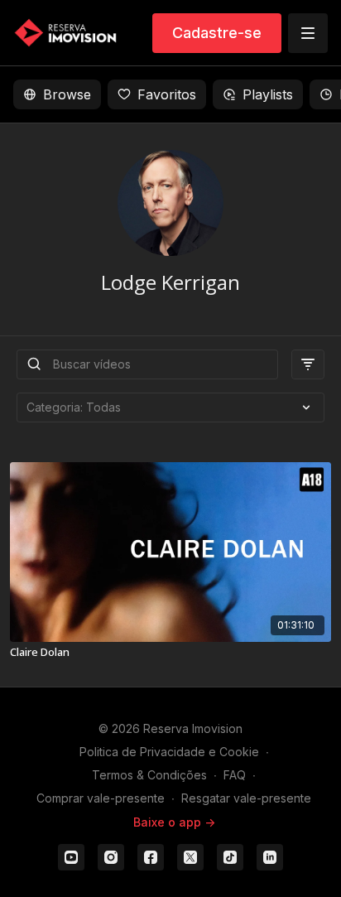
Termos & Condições (149, 775)
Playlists (268, 94)
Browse (67, 94)
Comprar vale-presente (100, 798)
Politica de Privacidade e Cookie (169, 752)
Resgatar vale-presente (246, 798)
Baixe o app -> (174, 822)
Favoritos (166, 94)
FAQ (234, 775)
